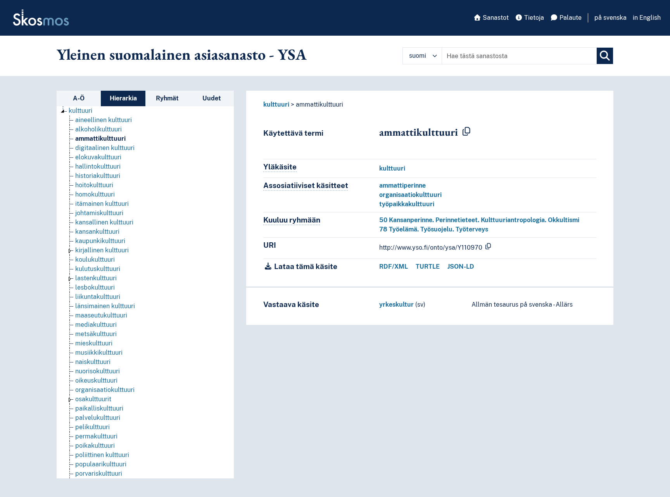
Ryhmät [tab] (167, 98)
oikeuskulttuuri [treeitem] (96, 380)
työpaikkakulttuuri (406, 204)
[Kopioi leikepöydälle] (466, 132)
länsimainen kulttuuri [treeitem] (105, 306)
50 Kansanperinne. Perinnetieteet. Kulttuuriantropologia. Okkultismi (479, 220)
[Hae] (604, 55)
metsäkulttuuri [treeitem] (96, 334)
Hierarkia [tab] (123, 98)
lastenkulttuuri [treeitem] (96, 278)
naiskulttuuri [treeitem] (93, 362)
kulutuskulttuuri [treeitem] (97, 269)
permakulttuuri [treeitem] (96, 436)
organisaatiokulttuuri (410, 194)
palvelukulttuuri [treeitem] (97, 417)
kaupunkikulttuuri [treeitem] (100, 241)
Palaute (570, 17)
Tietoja (533, 17)
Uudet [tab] (211, 98)
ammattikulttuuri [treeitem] (100, 138)
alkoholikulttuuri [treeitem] (98, 129)
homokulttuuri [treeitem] (95, 194)
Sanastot (495, 17)
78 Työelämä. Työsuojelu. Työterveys (433, 229)
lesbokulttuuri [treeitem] (95, 287)
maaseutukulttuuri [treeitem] (101, 315)
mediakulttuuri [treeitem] (96, 324)
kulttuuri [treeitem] (80, 110)
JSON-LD (460, 266)
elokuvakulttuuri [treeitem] (98, 157)
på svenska (610, 17)
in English (647, 17)
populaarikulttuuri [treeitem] (100, 464)
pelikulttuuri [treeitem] (92, 427)
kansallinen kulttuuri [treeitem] (104, 222)
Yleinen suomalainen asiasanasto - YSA (182, 54)
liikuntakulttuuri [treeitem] (97, 296)
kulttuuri (276, 104)
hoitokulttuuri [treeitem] (94, 185)
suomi (417, 55)
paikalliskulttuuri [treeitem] (99, 408)
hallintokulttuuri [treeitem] (98, 166)
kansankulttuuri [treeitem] (97, 231)
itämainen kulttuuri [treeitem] (102, 203)
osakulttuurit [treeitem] (93, 399)
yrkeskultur (396, 304)
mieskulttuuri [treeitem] (93, 343)
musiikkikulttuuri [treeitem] (99, 352)
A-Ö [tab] (79, 98)
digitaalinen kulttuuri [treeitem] (105, 148)
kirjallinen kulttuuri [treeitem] (102, 250)
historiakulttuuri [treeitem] (97, 175)
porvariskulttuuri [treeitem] (98, 473)
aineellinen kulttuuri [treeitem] (103, 120)
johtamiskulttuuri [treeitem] (99, 213)
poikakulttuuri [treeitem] (95, 445)
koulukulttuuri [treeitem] (95, 259)
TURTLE (428, 266)
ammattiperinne (402, 185)
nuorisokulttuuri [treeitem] (97, 371)
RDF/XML (393, 266)
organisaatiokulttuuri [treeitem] (105, 389)
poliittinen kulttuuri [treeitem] (102, 455)
